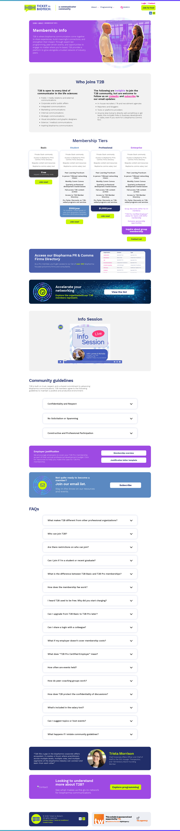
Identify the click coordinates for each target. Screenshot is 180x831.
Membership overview (124, 453)
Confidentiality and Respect (62, 404)
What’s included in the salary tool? (66, 707)
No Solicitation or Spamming (63, 418)
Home (35, 23)
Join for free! (148, 8)
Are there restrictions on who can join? (68, 547)
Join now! (43, 182)
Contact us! (136, 239)
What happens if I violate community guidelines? (73, 734)
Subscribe (126, 485)
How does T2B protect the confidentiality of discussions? (78, 694)
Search (126, 7)
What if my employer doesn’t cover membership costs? (77, 640)
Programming (106, 7)
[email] (154, 13)
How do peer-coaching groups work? (67, 681)
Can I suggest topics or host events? (67, 721)
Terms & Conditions (61, 820)
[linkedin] (150, 13)
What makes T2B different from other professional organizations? (82, 520)
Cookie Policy (48, 822)
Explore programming (125, 787)
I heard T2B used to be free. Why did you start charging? (77, 600)
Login (143, 3)
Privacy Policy (48, 820)
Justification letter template (123, 460)
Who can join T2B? (57, 533)
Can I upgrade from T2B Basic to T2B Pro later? (73, 614)
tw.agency (142, 820)
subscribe (130, 96)
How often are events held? (62, 667)
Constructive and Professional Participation (70, 433)
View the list (119, 292)
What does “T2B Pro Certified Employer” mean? (73, 654)
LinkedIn (114, 96)
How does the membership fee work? (67, 587)
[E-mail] (83, 818)
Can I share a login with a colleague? (67, 627)
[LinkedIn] (80, 818)
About (94, 7)
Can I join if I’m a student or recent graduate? (72, 560)
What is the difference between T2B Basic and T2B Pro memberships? (85, 574)
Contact (151, 3)
